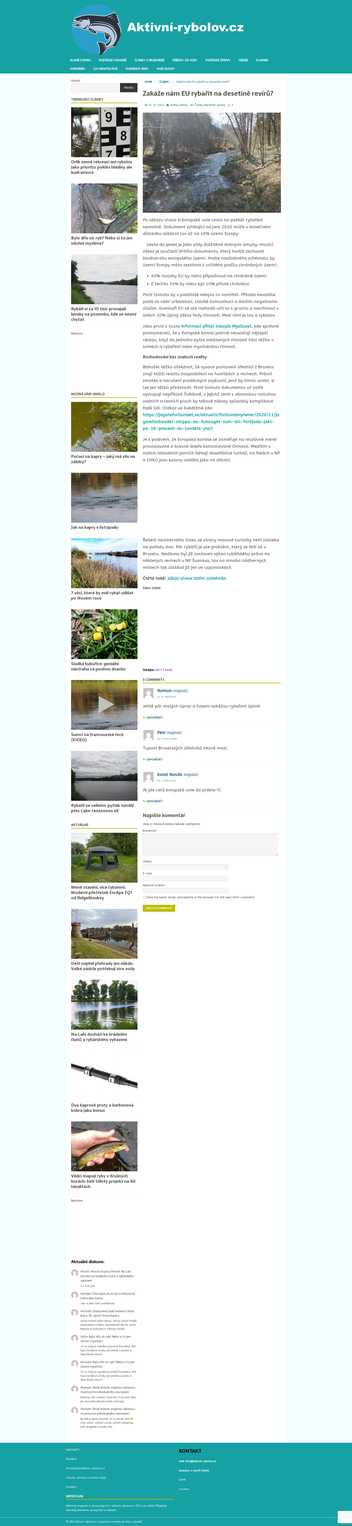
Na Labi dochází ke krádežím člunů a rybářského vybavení (99, 1037)
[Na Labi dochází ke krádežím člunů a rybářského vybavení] (104, 1005)
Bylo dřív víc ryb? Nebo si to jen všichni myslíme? (101, 241)
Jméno (147, 861)
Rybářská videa (137, 69)
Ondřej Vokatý (179, 104)
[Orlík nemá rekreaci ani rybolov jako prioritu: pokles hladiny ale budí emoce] (104, 132)
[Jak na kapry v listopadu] (104, 498)
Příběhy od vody (185, 60)
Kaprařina (77, 69)
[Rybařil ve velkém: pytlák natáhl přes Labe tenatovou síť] (104, 776)
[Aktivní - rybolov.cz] (158, 54)
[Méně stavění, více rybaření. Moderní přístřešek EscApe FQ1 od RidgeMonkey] (104, 858)
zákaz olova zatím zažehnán (196, 578)
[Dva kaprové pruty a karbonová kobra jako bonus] (104, 1075)
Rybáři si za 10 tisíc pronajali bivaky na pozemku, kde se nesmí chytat (103, 314)
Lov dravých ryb (105, 69)
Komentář (149, 831)
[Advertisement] (212, 500)
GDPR (182, 1479)
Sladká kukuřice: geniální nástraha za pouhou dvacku (98, 666)
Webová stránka (154, 885)
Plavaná (262, 60)
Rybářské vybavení (112, 60)
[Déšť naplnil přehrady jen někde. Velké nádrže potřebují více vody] (104, 934)
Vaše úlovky (166, 69)
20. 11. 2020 (156, 104)
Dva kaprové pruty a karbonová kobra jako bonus (102, 1108)
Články (198, 104)
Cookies (184, 1489)
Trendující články (87, 99)
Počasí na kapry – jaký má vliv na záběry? (103, 459)
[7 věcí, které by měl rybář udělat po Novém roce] (104, 563)
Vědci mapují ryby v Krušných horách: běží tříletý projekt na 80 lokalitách (103, 1181)
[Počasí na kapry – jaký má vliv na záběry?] (104, 427)
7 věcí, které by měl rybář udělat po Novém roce (102, 595)
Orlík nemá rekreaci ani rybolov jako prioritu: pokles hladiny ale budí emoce (101, 167)
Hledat (75, 80)
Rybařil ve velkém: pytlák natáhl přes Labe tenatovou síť (102, 808)
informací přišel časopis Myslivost (216, 326)
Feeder (243, 60)
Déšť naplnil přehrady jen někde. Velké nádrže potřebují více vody (103, 966)
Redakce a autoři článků (194, 1470)
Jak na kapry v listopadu (94, 527)
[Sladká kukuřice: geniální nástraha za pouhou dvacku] (104, 634)
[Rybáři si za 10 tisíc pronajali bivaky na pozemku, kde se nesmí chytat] (104, 279)
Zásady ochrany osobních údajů (86, 1477)
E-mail (147, 873)
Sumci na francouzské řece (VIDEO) (97, 737)
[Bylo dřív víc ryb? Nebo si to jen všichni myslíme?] (104, 208)
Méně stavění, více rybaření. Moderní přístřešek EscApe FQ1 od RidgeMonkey (101, 892)
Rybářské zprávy (218, 60)
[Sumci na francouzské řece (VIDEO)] (104, 705)
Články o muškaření (149, 60)
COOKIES (71, 1487)
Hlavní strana (80, 60)
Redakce (71, 1458)
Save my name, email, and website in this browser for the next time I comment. (201, 897)
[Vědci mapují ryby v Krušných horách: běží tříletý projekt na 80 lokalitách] (104, 1146)
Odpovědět (154, 717)
